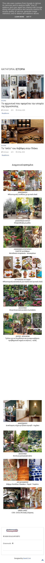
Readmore (5, 113)
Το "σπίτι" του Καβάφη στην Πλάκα (19, 148)
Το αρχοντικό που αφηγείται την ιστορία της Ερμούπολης (22, 105)
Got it (28, 17)
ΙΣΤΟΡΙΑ (3, 101)
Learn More (19, 17)
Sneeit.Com (27, 558)
